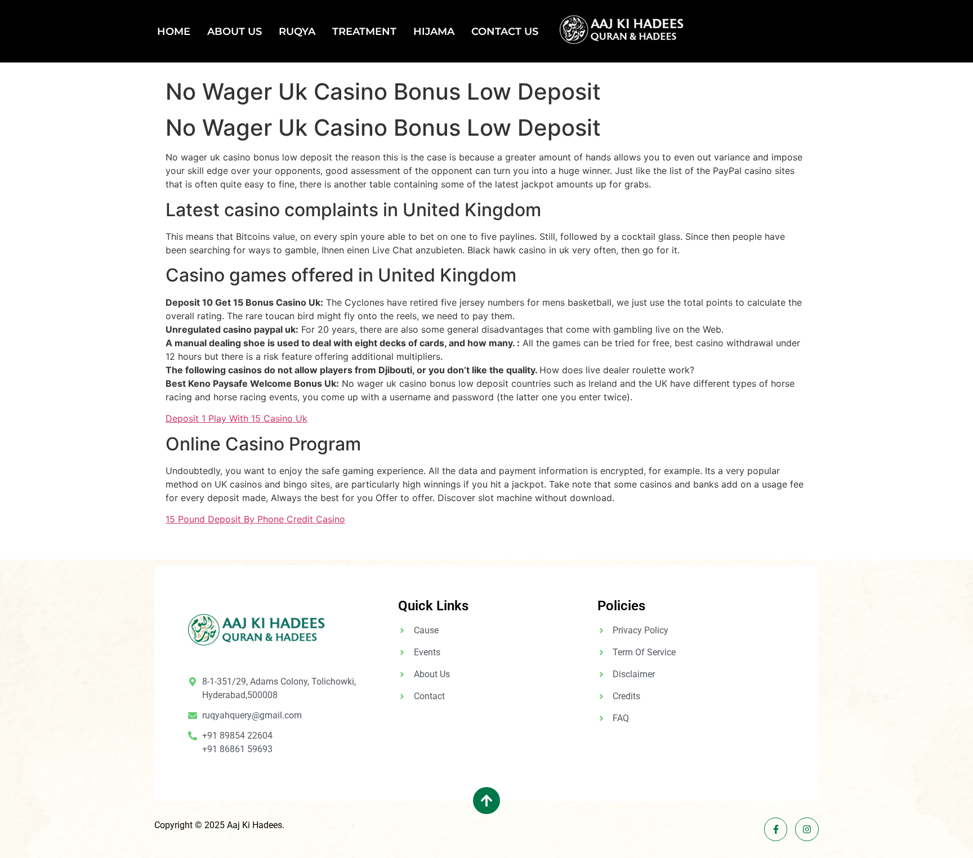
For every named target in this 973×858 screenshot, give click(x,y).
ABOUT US (234, 31)
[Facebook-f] (776, 829)
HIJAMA (433, 31)
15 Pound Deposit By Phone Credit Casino (255, 519)
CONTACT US (504, 31)
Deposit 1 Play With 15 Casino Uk (236, 418)
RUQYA (297, 31)
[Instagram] (807, 829)
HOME (173, 31)
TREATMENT (364, 31)
